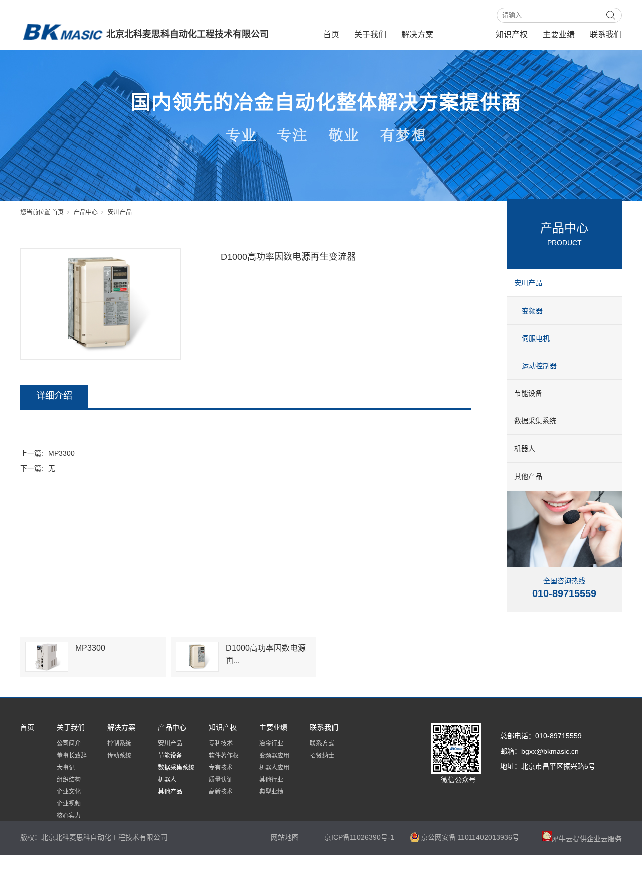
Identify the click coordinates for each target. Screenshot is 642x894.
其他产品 (528, 476)
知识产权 (512, 34)
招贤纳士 (322, 755)
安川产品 (120, 212)
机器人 (524, 448)
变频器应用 (274, 755)
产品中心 (464, 34)
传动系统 (119, 755)
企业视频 (69, 803)
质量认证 (221, 779)
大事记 (66, 767)
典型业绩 (271, 791)
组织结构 (69, 779)
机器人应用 (274, 767)
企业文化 (69, 791)
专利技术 (221, 743)
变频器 (532, 311)
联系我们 (606, 34)
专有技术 (221, 767)
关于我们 (370, 34)
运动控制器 (539, 366)
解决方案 (417, 34)
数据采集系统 (535, 421)
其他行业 (271, 779)
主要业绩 (559, 34)
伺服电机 (536, 338)
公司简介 (69, 743)
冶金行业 (271, 743)
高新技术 (221, 791)
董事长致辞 (72, 755)
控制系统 (119, 743)
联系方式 (322, 743)
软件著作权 (224, 755)
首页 (331, 34)
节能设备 (528, 393)
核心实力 (69, 815)
